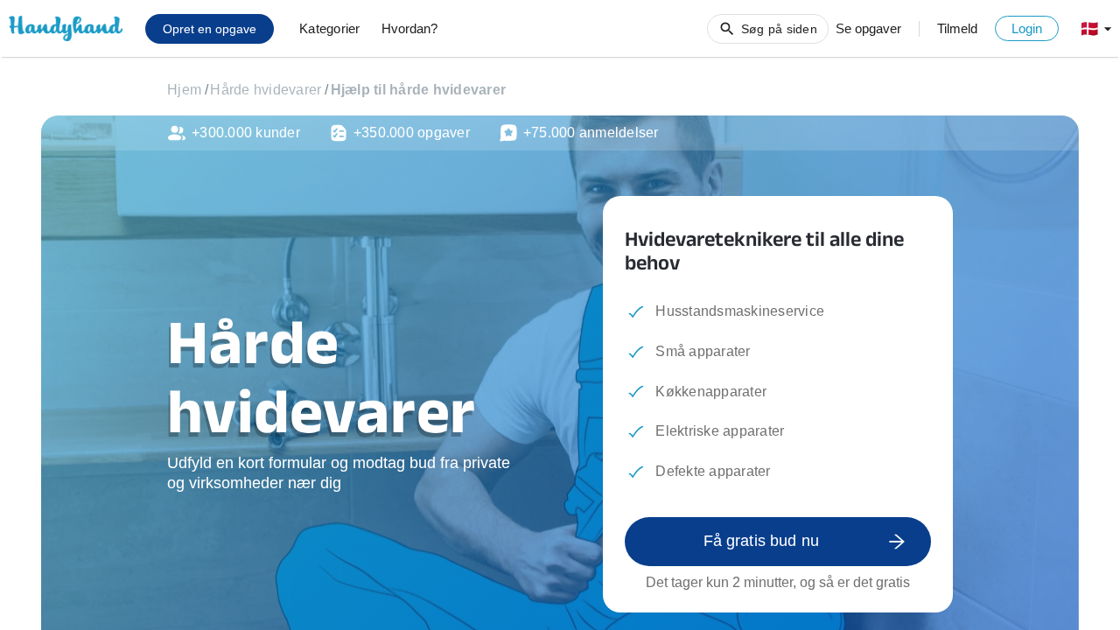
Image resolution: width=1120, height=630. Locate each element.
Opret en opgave (209, 29)
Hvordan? (410, 28)
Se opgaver (868, 28)
